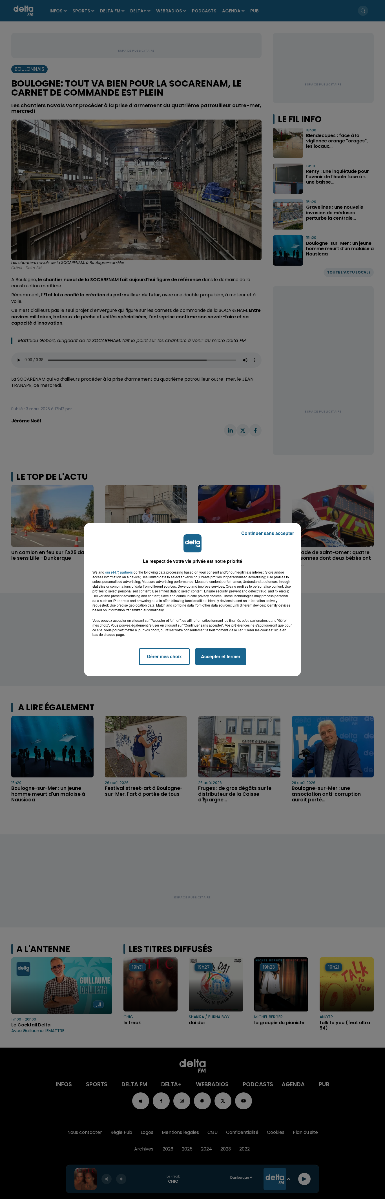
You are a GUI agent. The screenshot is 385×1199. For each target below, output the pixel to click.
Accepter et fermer (220, 656)
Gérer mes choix (164, 656)
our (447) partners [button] (119, 572)
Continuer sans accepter (267, 533)
